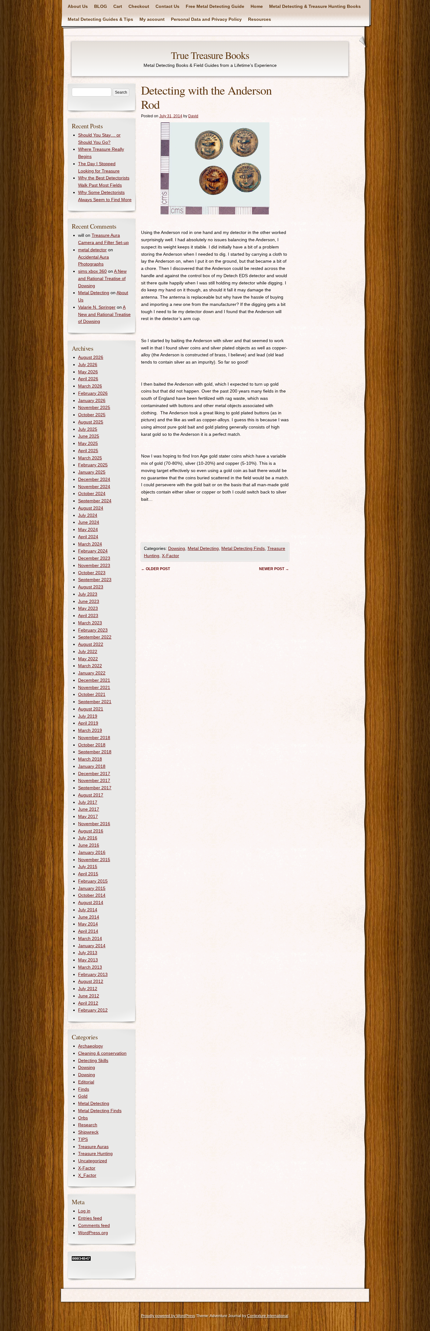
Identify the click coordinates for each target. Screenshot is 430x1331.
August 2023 (90, 586)
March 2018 (90, 759)
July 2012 (87, 988)
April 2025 (88, 450)
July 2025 (87, 429)
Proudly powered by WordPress (168, 1316)
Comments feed (94, 1225)
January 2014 (91, 945)
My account (152, 19)
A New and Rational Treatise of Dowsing (102, 278)
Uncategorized (92, 1160)
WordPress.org (93, 1232)
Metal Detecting (203, 548)
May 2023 (88, 608)
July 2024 (87, 515)
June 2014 (88, 916)
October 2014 (91, 895)
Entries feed (90, 1218)
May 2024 (88, 529)
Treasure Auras (93, 1146)
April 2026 (88, 378)
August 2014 (90, 902)
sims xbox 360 (92, 271)
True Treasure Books (210, 55)
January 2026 (91, 400)
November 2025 (94, 407)
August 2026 (90, 357)
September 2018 (94, 751)
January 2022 (91, 672)
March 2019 (90, 730)
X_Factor (87, 1175)
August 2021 (90, 708)
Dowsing (176, 548)
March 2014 (90, 938)
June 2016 (88, 845)
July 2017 (87, 802)
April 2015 (88, 873)
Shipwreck (88, 1132)
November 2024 (94, 486)
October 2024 (91, 493)
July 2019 (87, 716)
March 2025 (90, 457)
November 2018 (94, 737)
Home (257, 6)
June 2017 (88, 809)
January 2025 (91, 472)
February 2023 (93, 630)
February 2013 (93, 974)
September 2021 (94, 701)
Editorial (86, 1081)
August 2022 (90, 644)
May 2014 (88, 923)
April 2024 (88, 536)
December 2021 (94, 680)
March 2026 (90, 385)
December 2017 (94, 773)
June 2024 (88, 522)
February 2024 (93, 550)
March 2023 (90, 622)
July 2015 (87, 866)
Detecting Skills (93, 1060)
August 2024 (90, 508)
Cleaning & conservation (102, 1053)
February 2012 (93, 1010)
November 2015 (94, 859)
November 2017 (94, 780)
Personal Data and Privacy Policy (206, 19)
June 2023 (88, 601)
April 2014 (88, 931)
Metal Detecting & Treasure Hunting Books (315, 6)
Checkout (138, 6)
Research (87, 1124)
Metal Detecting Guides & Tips (100, 19)
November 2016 (94, 823)
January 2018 (91, 766)
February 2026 (93, 393)
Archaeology (90, 1045)
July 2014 (87, 909)
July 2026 (87, 364)
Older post (155, 569)
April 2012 (88, 1003)
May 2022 (88, 658)
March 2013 (90, 967)
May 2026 (88, 371)
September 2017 (94, 787)
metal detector (92, 249)
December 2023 (94, 558)
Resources (259, 19)
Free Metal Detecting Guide (215, 6)
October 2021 (91, 694)
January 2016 (91, 852)
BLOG (100, 6)
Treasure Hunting (95, 1153)
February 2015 (93, 881)
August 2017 (90, 794)
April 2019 (88, 723)
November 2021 (94, 687)
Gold (83, 1096)
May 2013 (88, 959)
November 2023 (94, 565)
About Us (78, 6)
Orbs (83, 1117)
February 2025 (93, 464)
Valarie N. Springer (97, 307)
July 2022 (87, 651)
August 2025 (90, 421)
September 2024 (94, 500)
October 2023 (91, 572)
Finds (83, 1089)
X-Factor (170, 555)
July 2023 (87, 594)
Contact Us (167, 6)
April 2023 (88, 615)
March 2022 (90, 665)
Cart (117, 6)
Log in (84, 1210)
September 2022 (94, 636)
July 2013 (87, 952)
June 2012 (88, 995)
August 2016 (90, 830)
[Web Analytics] (81, 1259)
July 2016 (87, 837)
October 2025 (91, 414)
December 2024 (94, 479)
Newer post (274, 569)
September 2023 (94, 579)
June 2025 (88, 436)
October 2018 (91, 744)
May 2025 (88, 443)
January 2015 (91, 888)
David (193, 116)
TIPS (83, 1139)
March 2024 (90, 543)
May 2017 (88, 816)
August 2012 (90, 981)
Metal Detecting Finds (243, 548)
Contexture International (267, 1316)
